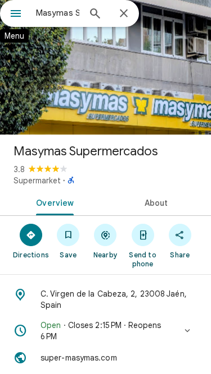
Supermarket (37, 181)
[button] (105, 331)
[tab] (53, 201)
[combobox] (57, 13)
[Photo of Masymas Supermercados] (105, 67)
